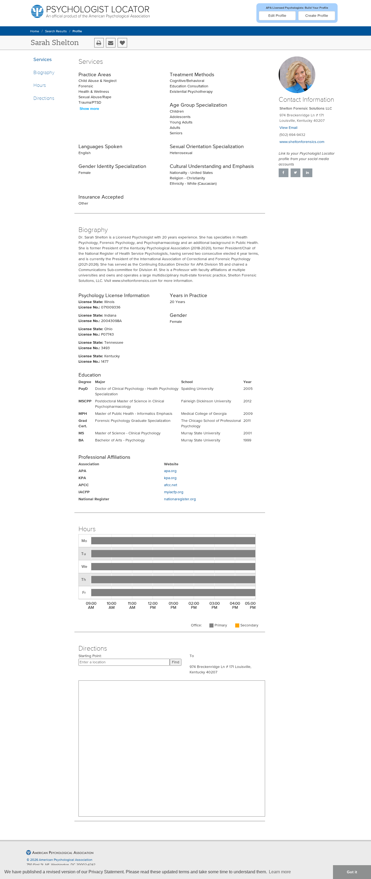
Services (42, 59)
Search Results (56, 31)
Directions (43, 98)
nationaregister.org (180, 499)
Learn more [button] (280, 872)
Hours (39, 85)
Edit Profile (277, 16)
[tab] (169, 62)
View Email (288, 128)
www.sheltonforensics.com (301, 142)
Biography (43, 72)
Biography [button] (93, 230)
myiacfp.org (173, 492)
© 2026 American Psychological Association (59, 860)
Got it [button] (352, 872)
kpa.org (170, 478)
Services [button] (90, 62)
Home (34, 31)
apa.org (170, 471)
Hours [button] (87, 529)
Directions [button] (92, 648)
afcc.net (170, 485)
